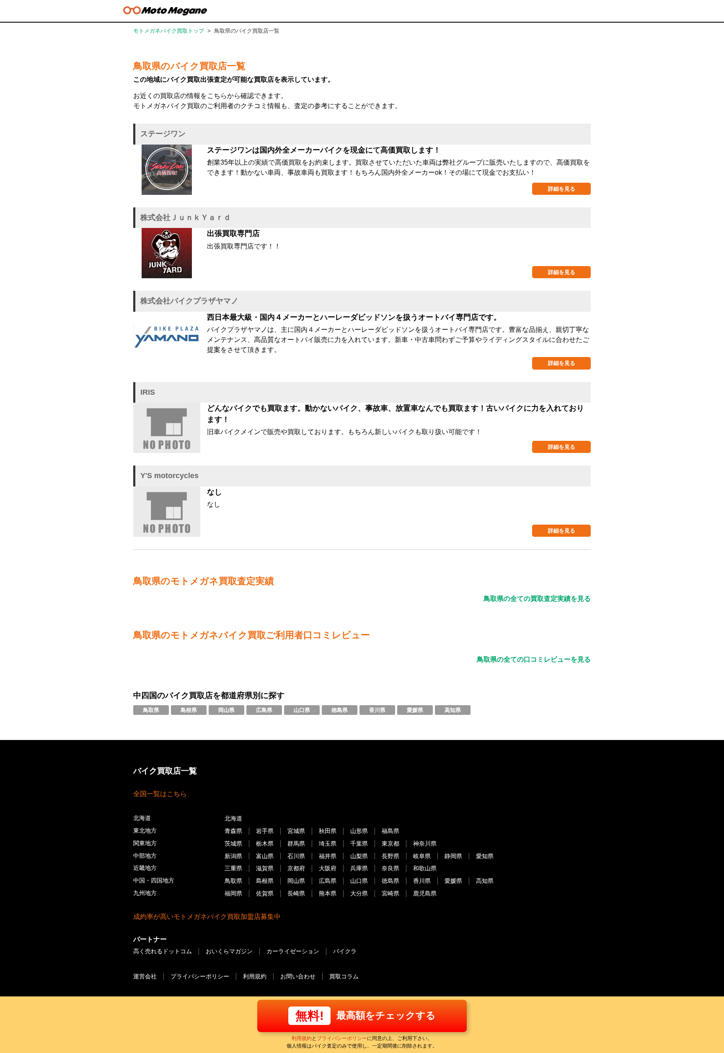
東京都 (390, 843)
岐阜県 (422, 856)
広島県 (264, 710)
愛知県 (485, 856)
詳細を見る (561, 189)
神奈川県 (425, 843)
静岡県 (453, 856)
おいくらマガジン (229, 951)
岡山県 (226, 710)
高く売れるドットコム (162, 951)
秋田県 (327, 831)
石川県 (296, 856)
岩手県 (265, 831)
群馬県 (296, 843)
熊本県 (327, 893)
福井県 (327, 856)
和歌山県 (425, 868)
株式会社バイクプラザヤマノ (189, 301)
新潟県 (233, 856)
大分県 (359, 893)
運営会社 (145, 976)
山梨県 (359, 856)
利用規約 (302, 1038)
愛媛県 (415, 710)
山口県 (302, 710)
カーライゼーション (292, 951)
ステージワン (163, 133)
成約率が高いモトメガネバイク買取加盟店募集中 (207, 916)
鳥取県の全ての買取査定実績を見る (537, 598)
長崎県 (296, 893)
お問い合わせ (297, 976)
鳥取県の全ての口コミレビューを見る (534, 659)
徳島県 (339, 710)
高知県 (453, 710)
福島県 (390, 831)
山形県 (359, 831)
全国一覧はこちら (160, 793)
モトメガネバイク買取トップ (168, 31)
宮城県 (296, 831)
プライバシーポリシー (342, 1038)
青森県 (233, 831)
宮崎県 (390, 893)
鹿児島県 (425, 893)
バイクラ (345, 951)
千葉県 (359, 843)
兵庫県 (359, 868)
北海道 (233, 818)
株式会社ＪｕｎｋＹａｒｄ (185, 217)
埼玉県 (327, 843)
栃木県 (265, 843)
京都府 (296, 868)
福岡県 (233, 893)
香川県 (377, 710)
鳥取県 (151, 710)
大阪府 (327, 868)
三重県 (233, 868)
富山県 (265, 856)
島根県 (189, 710)
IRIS (147, 392)
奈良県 (390, 868)
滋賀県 (265, 868)
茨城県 (233, 843)
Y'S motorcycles (169, 475)
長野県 (390, 856)
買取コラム (344, 976)
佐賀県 (265, 893)
